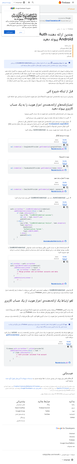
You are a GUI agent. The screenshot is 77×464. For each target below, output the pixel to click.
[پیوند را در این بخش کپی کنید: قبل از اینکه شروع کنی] (45, 91)
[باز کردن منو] (73, 2)
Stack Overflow (20, 408)
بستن (20, 32)
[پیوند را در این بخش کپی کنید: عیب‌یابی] (60, 373)
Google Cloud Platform (67, 443)
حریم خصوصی (65, 454)
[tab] (65, 140)
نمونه (73, 411)
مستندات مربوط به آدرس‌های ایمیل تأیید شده (19, 378)
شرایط (73, 454)
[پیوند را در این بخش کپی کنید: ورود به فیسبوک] (57, 157)
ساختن (58, 29)
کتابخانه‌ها (72, 414)
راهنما (73, 404)
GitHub (72, 417)
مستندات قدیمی (21, 421)
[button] (65, 140)
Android (72, 433)
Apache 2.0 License (63, 388)
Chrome (72, 437)
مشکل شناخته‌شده (57, 63)
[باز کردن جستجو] (33, 2)
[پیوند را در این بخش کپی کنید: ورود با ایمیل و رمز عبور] (52, 178)
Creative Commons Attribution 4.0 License (27, 386)
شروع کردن (9, 32)
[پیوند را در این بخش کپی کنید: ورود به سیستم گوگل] (53, 135)
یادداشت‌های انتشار (20, 414)
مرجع (73, 408)
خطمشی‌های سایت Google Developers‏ (31, 388)
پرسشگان (22, 417)
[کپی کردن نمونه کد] (67, 144)
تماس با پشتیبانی (20, 404)
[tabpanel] (38, 147)
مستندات (71, 8)
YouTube (47, 414)
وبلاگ (48, 404)
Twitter (47, 411)
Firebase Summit (44, 408)
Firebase (70, 29)
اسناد (64, 29)
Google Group (20, 411)
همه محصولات (71, 446)
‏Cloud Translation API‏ (53, 20)
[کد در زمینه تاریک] (64, 144)
